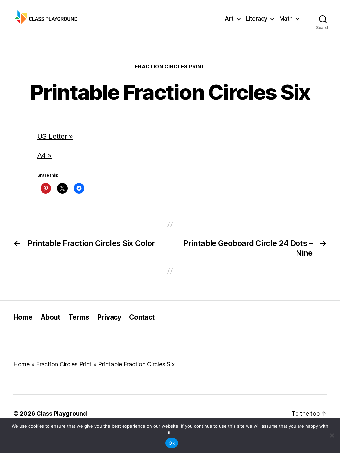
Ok (172, 443)
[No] (331, 435)
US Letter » (55, 136)
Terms (78, 317)
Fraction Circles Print (170, 67)
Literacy (256, 18)
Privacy (109, 317)
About (50, 317)
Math (286, 18)
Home (23, 317)
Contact (142, 317)
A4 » (44, 155)
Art (229, 18)
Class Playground (61, 413)
